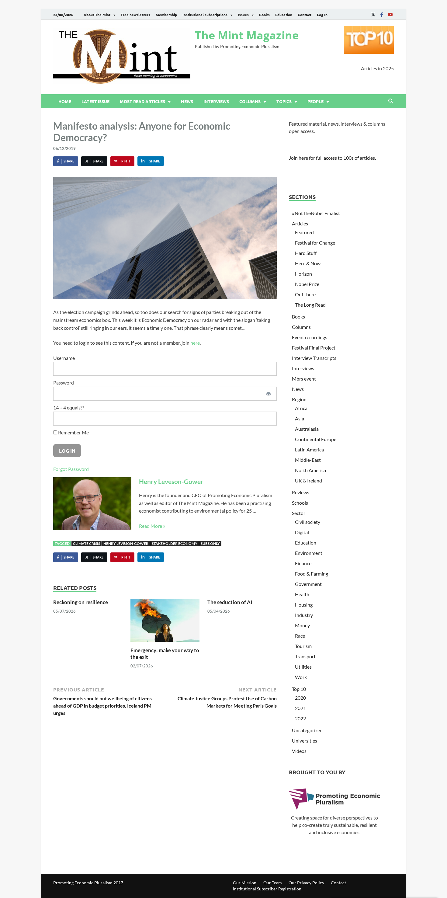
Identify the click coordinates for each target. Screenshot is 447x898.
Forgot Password (71, 469)
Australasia (307, 429)
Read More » (152, 526)
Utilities (303, 667)
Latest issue (95, 101)
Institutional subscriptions (204, 14)
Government (308, 584)
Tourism (303, 646)
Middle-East (308, 460)
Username (64, 358)
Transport (305, 656)
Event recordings (309, 337)
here (195, 343)
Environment (308, 553)
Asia (299, 418)
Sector (298, 513)
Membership (166, 14)
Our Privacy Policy (306, 882)
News (187, 101)
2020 (300, 698)
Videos (299, 751)
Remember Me (73, 432)
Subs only (210, 543)
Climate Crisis (86, 543)
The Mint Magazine (247, 35)
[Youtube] (390, 14)
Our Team (272, 882)
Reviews (300, 492)
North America (310, 470)
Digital (302, 532)
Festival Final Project (313, 347)
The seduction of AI (229, 602)
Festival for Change (315, 242)
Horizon (303, 274)
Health (302, 594)
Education (283, 14)
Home (64, 101)
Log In (322, 14)
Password (63, 382)
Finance (303, 563)
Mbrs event (304, 378)
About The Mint (97, 14)
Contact (304, 14)
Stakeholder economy (174, 543)
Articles (300, 223)
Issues (243, 14)
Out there (305, 294)
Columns (250, 101)
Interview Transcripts (314, 358)
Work (301, 677)
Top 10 (299, 689)
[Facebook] (381, 14)
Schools (300, 503)
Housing (304, 604)
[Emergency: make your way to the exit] (165, 622)
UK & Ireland (308, 480)
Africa (301, 408)
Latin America (309, 449)
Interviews (216, 101)
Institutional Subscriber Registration (267, 888)
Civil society (307, 522)
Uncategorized (307, 730)
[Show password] (268, 394)
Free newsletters (135, 14)
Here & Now (308, 263)
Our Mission (244, 882)
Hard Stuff (306, 253)
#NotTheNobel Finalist (316, 213)
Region (299, 399)
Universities (304, 740)
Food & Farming (311, 573)
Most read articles (142, 101)
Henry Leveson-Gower (171, 481)
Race (300, 636)
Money (302, 625)
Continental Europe (315, 439)
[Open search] (390, 101)
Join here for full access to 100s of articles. (332, 158)
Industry (304, 615)
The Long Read (310, 305)
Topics (284, 101)
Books (264, 14)
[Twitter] (373, 14)
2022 (300, 718)
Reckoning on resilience (80, 602)
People (315, 101)
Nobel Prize (307, 284)
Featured (304, 232)
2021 (300, 708)
